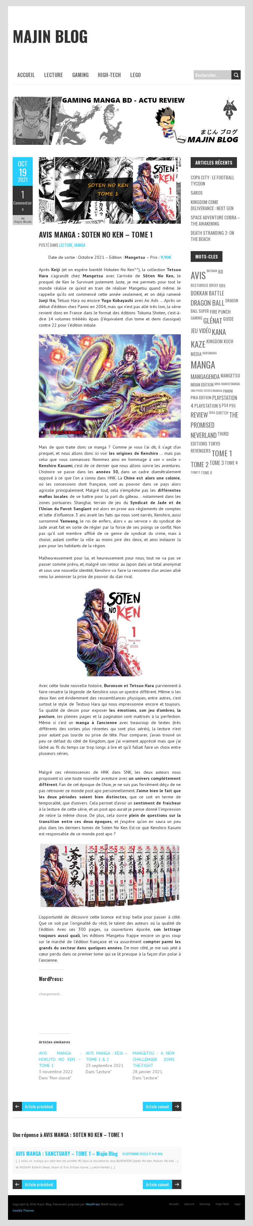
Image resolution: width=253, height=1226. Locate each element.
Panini (228, 391)
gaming (196, 317)
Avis (198, 275)
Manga (79, 245)
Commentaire (22, 206)
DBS (222, 285)
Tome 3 (216, 462)
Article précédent (39, 1106)
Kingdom (214, 341)
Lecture (53, 75)
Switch (222, 413)
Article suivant (157, 1106)
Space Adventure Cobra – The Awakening (215, 220)
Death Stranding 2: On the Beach (212, 235)
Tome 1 (222, 452)
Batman (212, 270)
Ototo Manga (213, 390)
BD (220, 271)
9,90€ (165, 257)
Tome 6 (206, 472)
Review (199, 414)
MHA (217, 383)
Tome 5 (195, 472)
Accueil (26, 75)
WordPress (93, 1204)
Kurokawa (209, 352)
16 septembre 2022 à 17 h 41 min (142, 1153)
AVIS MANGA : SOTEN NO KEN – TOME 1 (96, 234)
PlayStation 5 (207, 405)
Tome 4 (231, 462)
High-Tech (109, 75)
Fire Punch (220, 311)
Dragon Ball (208, 303)
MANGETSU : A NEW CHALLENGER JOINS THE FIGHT (154, 1059)
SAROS (197, 192)
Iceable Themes (23, 1210)
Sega (212, 412)
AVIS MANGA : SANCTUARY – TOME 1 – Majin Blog (67, 1153)
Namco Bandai (230, 383)
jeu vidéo (201, 331)
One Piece (197, 390)
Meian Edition (202, 384)
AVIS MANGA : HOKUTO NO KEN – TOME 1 (60, 1059)
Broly (213, 285)
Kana (219, 332)
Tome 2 (200, 464)
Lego (135, 75)
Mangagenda (205, 376)
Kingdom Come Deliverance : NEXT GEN (212, 204)
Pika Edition (201, 397)
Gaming (80, 75)
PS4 (225, 405)
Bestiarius (199, 285)
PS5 (232, 405)
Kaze (198, 344)
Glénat (212, 320)
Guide (228, 319)
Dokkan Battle (207, 293)
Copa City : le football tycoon (212, 180)
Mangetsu (230, 375)
